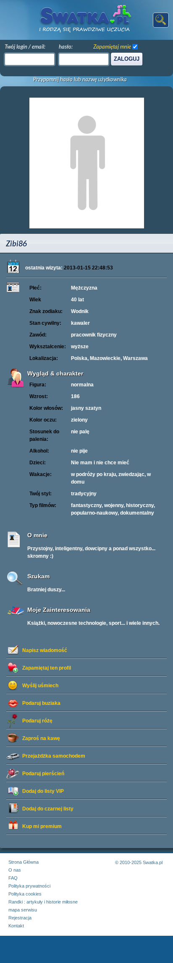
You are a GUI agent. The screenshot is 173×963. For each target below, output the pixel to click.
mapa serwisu (22, 909)
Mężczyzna (84, 288)
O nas (14, 869)
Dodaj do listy (43, 791)
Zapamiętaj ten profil (46, 668)
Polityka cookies (25, 893)
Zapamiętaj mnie (112, 46)
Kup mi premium (42, 826)
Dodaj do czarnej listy (47, 809)
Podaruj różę (37, 721)
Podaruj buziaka (41, 703)
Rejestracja (19, 917)
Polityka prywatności (29, 885)
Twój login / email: (25, 46)
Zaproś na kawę (41, 738)
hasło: (66, 46)
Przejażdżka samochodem (53, 756)
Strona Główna (23, 862)
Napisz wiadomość (44, 650)
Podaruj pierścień (43, 774)
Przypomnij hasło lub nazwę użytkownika (80, 79)
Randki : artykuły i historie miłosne (43, 901)
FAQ (13, 877)
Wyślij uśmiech (40, 686)
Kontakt (16, 925)
